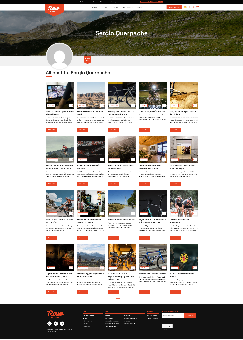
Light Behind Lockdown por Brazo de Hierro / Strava (59, 275)
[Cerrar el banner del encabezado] (240, 2)
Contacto (85, 324)
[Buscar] (189, 7)
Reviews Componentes (112, 321)
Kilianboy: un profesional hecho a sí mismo (89, 221)
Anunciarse (86, 326)
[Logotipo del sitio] (54, 10)
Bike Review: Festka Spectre (152, 273)
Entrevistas (114, 106)
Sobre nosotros (87, 321)
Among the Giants (152, 318)
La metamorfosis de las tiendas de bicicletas (150, 167)
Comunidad (126, 321)
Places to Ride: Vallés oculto (121, 219)
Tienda (85, 318)
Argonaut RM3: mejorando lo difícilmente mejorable (152, 221)
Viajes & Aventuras (110, 326)
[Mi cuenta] (193, 7)
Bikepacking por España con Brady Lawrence (90, 275)
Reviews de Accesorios (112, 324)
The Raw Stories (152, 315)
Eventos (51, 106)
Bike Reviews (109, 318)
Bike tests (82, 160)
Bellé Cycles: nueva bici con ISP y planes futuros (121, 113)
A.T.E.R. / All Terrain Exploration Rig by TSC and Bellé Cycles (121, 276)
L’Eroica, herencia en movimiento (179, 221)
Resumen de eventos (129, 324)
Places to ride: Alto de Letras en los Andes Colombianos (59, 167)
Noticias (82, 106)
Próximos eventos (88, 315)
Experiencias (52, 160)
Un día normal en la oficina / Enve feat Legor (183, 167)
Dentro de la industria (130, 318)
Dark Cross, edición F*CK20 (152, 111)
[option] (179, 329)
